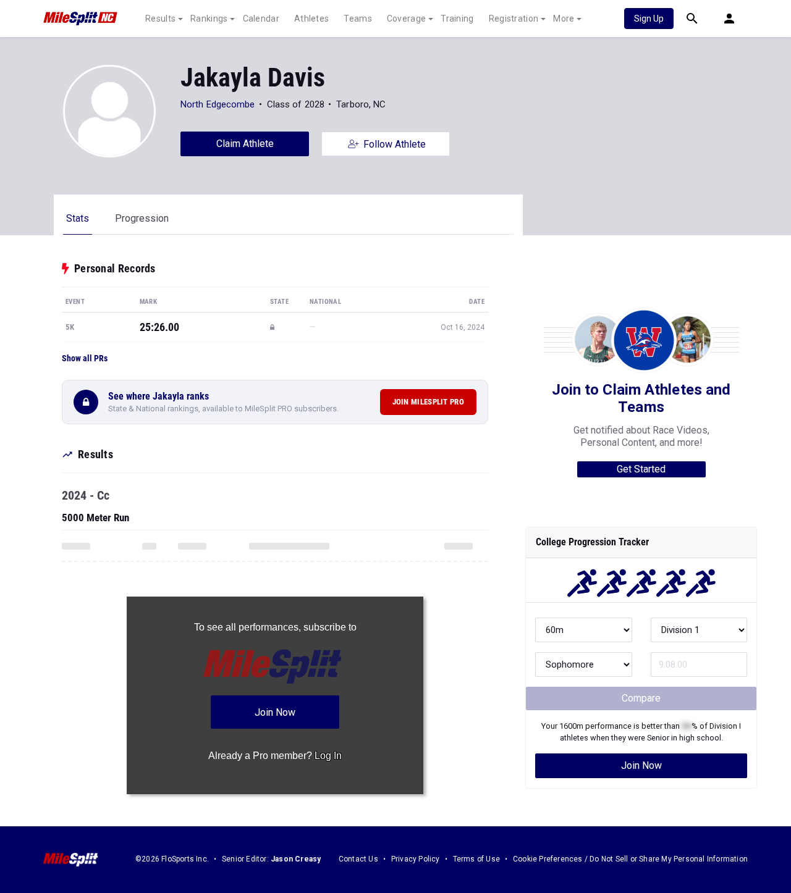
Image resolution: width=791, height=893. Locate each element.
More (563, 18)
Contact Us (358, 859)
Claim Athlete (245, 143)
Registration (514, 18)
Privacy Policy (415, 859)
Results (160, 18)
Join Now (641, 765)
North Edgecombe (217, 104)
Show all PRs (85, 358)
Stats (77, 218)
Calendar (261, 18)
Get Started (641, 469)
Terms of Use (476, 859)
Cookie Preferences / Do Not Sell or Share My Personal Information (630, 859)
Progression (142, 218)
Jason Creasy (296, 859)
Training (457, 18)
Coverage (406, 18)
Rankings (208, 18)
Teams (358, 18)
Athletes (311, 18)
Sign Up (649, 18)
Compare (641, 698)
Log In (328, 755)
